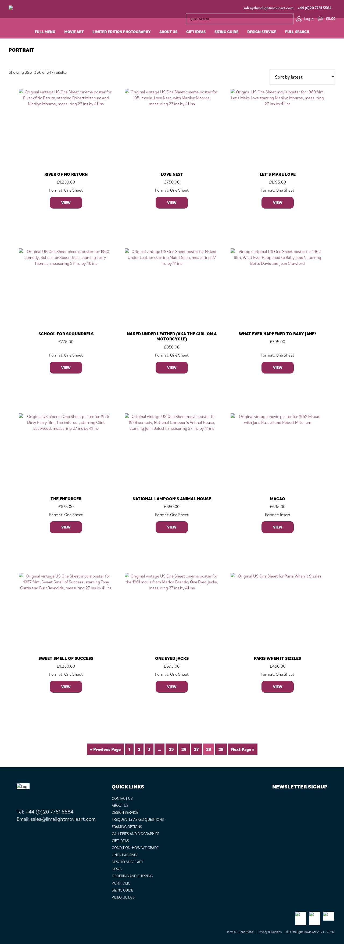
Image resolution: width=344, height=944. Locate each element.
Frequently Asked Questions (138, 819)
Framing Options (127, 826)
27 (196, 749)
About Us (120, 805)
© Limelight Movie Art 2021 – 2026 (310, 932)
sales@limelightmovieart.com (268, 7)
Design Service (125, 812)
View (65, 202)
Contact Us (122, 798)
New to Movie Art (127, 862)
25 (171, 749)
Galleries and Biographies (135, 833)
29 (221, 749)
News (117, 868)
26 (184, 749)
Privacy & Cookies (269, 932)
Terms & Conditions (240, 932)
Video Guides (123, 897)
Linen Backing (124, 855)
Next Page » (242, 749)
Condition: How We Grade (135, 847)
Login (309, 18)
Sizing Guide (122, 890)
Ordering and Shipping (132, 875)
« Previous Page (105, 749)
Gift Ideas (120, 840)
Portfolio (121, 883)
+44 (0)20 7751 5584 (314, 7)
